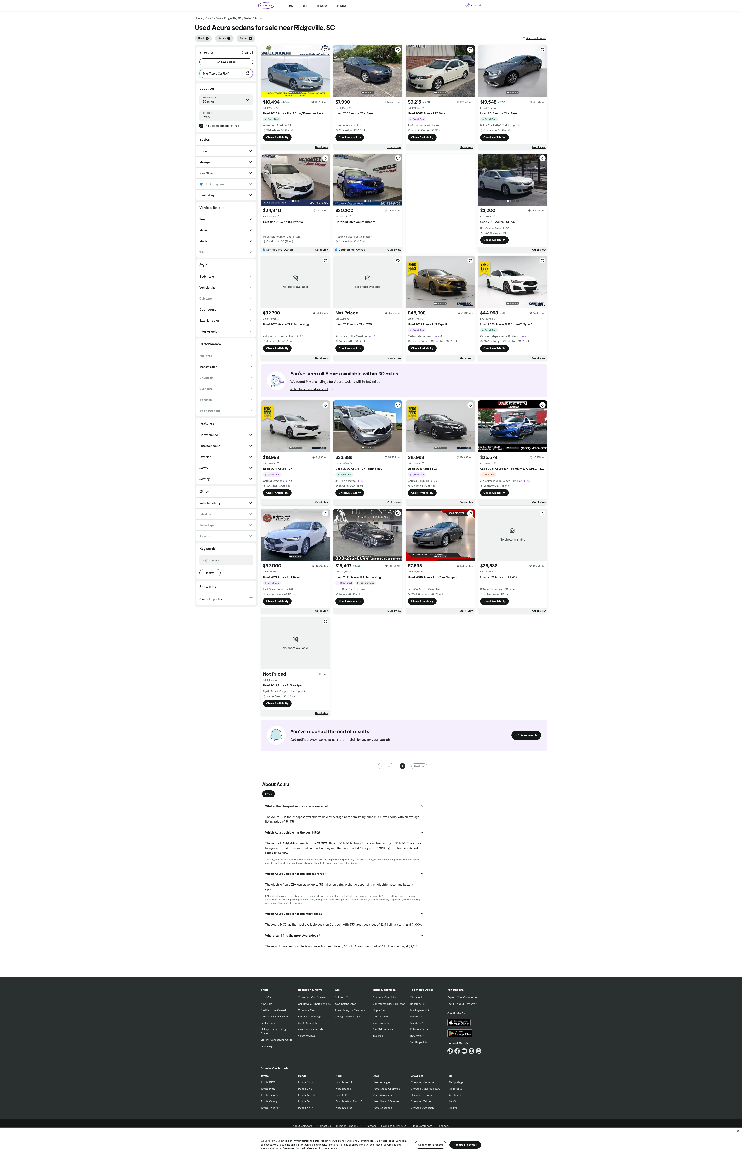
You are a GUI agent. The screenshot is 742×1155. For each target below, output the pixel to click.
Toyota (265, 1076)
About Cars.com (302, 1126)
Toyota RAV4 (268, 1082)
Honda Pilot (305, 1101)
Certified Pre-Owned (273, 1010)
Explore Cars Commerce (462, 997)
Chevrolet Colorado (422, 1107)
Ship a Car (379, 1010)
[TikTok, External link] (450, 1051)
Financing (266, 1046)
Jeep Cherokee (382, 1107)
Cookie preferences (430, 1144)
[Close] (737, 1131)
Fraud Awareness (422, 1126)
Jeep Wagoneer (382, 1095)
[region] (371, 1141)
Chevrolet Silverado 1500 (425, 1088)
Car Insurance (381, 1023)
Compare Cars (306, 1010)
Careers (371, 1126)
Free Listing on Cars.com (350, 1010)
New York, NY (417, 1035)
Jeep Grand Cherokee (386, 1088)
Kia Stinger (454, 1095)
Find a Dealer (269, 1023)
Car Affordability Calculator (389, 1004)
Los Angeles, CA (419, 1010)
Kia (450, 1076)
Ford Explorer (344, 1107)
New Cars (266, 1004)
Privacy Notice (301, 1140)
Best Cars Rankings (309, 1016)
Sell (305, 5)
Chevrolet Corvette (422, 1082)
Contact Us (324, 1126)
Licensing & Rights (392, 1126)
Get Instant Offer (345, 1004)
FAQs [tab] (268, 794)
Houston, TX (417, 1004)
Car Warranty (380, 1016)
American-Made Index (311, 1029)
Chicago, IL (416, 997)
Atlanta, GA (416, 1023)
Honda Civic (305, 1088)
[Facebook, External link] (457, 1051)
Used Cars (267, 997)
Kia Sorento (455, 1088)
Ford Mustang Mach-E (349, 1101)
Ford (339, 1076)
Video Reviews (306, 1035)
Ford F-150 (342, 1095)
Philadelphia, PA (419, 1029)
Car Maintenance (383, 1029)
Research (322, 5)
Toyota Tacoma (269, 1095)
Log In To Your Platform (461, 1004)
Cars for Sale (213, 18)
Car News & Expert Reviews (314, 1004)
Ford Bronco (343, 1088)
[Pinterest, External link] (478, 1051)
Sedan (248, 18)
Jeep (376, 1076)
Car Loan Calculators (385, 997)
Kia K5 (452, 1101)
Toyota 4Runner (270, 1107)
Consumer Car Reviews (312, 997)
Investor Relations (347, 1126)
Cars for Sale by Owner (274, 1016)
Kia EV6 (452, 1107)
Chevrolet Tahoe (421, 1101)
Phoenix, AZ (417, 1016)
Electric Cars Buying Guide (276, 1039)
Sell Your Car (342, 997)
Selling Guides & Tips (347, 1016)
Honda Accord (306, 1095)
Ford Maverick (344, 1082)
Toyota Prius (268, 1088)
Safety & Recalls (307, 1023)
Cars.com (401, 1140)
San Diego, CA (418, 1042)
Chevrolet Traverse (422, 1095)
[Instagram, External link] (471, 1051)
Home (198, 18)
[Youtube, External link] (464, 1051)
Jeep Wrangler (382, 1082)
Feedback (443, 1126)
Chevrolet (417, 1076)
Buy (290, 5)
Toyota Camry (269, 1101)
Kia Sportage (455, 1082)
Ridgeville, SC (232, 18)
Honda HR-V (305, 1107)
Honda (302, 1076)
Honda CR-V (305, 1082)
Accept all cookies (465, 1144)
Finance (342, 5)
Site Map (378, 1035)
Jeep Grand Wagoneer (386, 1101)
